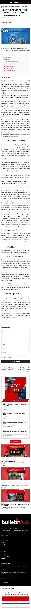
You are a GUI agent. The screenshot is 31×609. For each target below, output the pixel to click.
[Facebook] (2, 25)
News (4, 403)
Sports (6, 6)
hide (9, 57)
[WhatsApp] (12, 25)
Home (2, 6)
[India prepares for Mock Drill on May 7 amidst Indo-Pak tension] (15, 473)
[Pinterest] (9, 25)
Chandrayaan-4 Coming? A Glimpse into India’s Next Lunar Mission (7, 369)
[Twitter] (6, 25)
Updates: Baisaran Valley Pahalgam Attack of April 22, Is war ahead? (15, 423)
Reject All (15, 605)
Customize (15, 602)
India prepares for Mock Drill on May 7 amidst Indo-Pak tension (14, 414)
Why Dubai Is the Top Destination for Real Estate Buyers (23, 369)
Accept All (15, 598)
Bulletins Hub (7, 22)
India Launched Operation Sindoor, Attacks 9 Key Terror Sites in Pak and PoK (15, 405)
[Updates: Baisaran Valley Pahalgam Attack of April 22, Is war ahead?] (15, 495)
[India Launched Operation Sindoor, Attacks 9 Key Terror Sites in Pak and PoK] (15, 450)
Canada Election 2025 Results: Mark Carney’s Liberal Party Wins (15, 432)
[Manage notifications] (29, 603)
